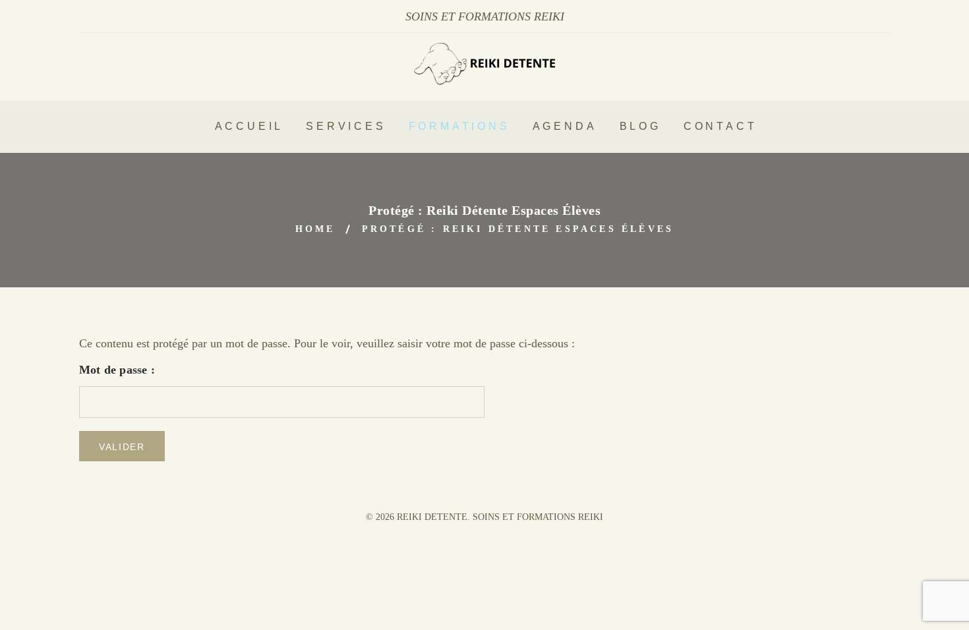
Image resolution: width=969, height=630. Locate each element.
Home (315, 229)
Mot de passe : (117, 369)
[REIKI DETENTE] (484, 81)
